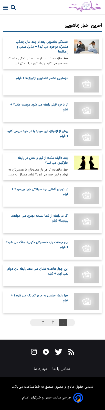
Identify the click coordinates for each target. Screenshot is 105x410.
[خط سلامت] (67, 6)
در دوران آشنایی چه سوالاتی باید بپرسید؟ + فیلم (39, 192)
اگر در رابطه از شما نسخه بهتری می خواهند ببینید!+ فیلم (39, 218)
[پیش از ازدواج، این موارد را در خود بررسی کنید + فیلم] (86, 137)
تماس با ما (61, 369)
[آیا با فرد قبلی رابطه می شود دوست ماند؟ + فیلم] (86, 110)
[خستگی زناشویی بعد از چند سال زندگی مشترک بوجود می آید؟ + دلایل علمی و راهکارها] (86, 53)
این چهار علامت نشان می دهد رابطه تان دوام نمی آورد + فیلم (37, 271)
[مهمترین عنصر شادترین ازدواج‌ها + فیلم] (86, 84)
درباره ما (41, 369)
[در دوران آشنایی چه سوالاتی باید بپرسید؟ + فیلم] (86, 195)
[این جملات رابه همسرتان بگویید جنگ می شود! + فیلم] (86, 248)
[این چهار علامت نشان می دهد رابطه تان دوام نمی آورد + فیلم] (86, 274)
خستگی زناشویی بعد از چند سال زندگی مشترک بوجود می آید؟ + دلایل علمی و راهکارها (42, 47)
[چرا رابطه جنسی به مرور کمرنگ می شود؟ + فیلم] (86, 301)
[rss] (71, 353)
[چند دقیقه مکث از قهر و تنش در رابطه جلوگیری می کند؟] (86, 166)
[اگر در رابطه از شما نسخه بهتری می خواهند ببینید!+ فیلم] (86, 221)
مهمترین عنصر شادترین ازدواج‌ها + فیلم (42, 78)
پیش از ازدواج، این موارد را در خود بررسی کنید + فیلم (37, 134)
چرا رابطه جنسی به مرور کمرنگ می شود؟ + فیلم (39, 298)
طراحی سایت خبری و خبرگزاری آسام (46, 397)
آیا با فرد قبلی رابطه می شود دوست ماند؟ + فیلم (39, 107)
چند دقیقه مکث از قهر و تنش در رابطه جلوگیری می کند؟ (43, 160)
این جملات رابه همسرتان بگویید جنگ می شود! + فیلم (37, 245)
